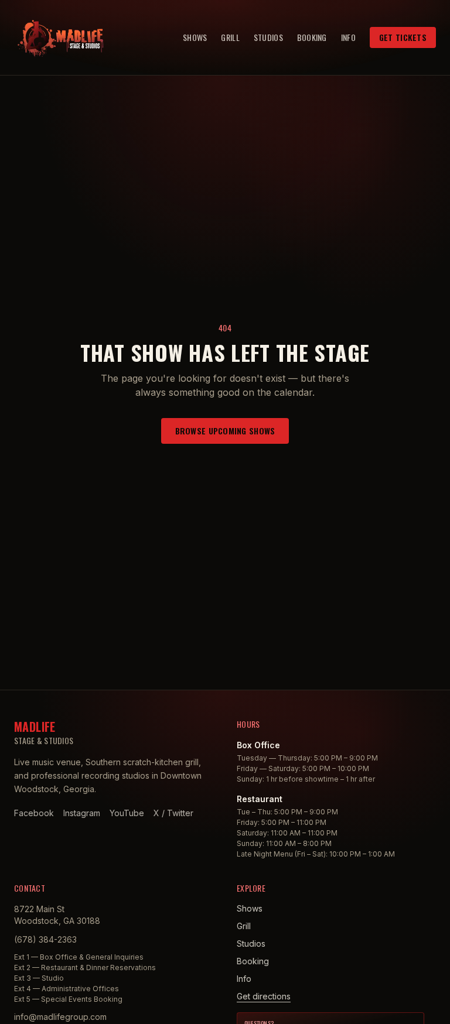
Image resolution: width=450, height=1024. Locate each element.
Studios (268, 37)
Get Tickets (403, 37)
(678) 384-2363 (45, 939)
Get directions (264, 996)
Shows (195, 37)
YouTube (127, 813)
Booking (312, 37)
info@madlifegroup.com (60, 1017)
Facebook (34, 813)
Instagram (81, 813)
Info (348, 37)
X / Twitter (173, 813)
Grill (230, 37)
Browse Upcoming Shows (225, 430)
